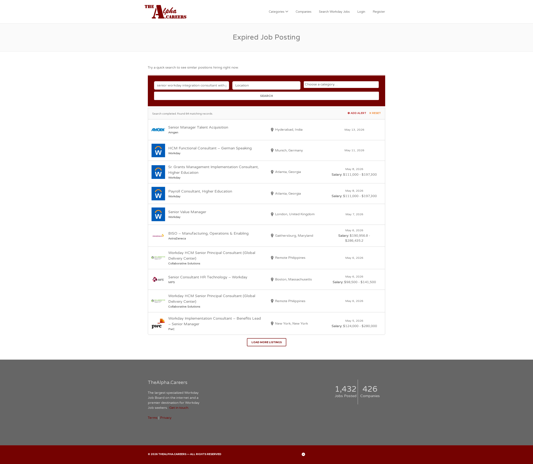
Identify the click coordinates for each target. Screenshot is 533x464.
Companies (303, 12)
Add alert (358, 113)
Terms (152, 418)
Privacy (166, 418)
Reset (376, 113)
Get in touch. (179, 408)
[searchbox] (342, 84)
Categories (276, 12)
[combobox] (341, 84)
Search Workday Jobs (334, 12)
